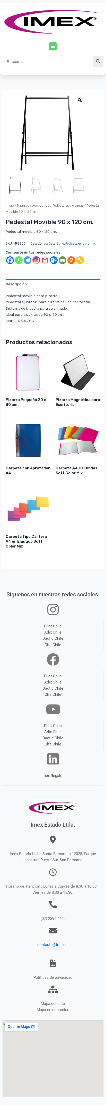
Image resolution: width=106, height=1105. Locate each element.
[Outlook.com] (54, 260)
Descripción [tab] (16, 284)
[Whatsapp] (19, 260)
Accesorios (40, 205)
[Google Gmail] (45, 260)
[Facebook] (10, 260)
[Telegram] (27, 260)
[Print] (71, 260)
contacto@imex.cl (52, 944)
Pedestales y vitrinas (68, 205)
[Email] (62, 260)
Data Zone (56, 243)
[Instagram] (36, 260)
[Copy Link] (80, 260)
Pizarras (23, 205)
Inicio (10, 205)
